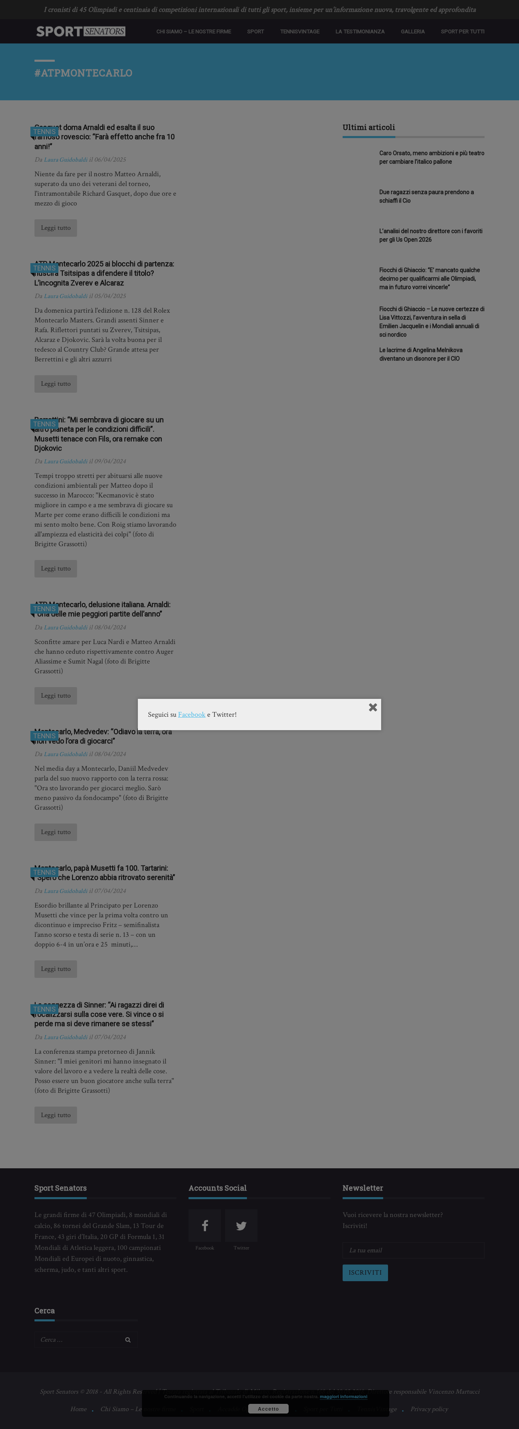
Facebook (192, 714)
